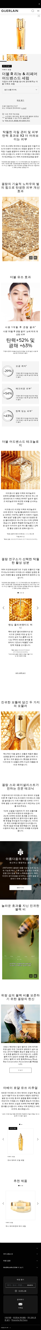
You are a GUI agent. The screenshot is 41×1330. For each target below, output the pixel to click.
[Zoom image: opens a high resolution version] (39, 16)
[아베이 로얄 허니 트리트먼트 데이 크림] (20, 1205)
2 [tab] (21, 1124)
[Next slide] (38, 1139)
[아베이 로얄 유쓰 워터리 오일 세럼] (20, 1141)
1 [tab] (18, 592)
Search (30, 1285)
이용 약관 (8, 1317)
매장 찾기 (20, 100)
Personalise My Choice (20, 1320)
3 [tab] (22, 1185)
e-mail (23, 108)
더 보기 (20, 1070)
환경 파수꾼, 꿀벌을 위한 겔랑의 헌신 (17, 120)
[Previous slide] (3, 1139)
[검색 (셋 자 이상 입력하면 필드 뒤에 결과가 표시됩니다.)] (32, 10)
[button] (39, 4)
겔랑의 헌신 (20, 887)
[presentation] (18, 592)
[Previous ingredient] (3, 607)
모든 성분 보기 (20, 673)
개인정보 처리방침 (19, 1317)
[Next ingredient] (38, 607)
